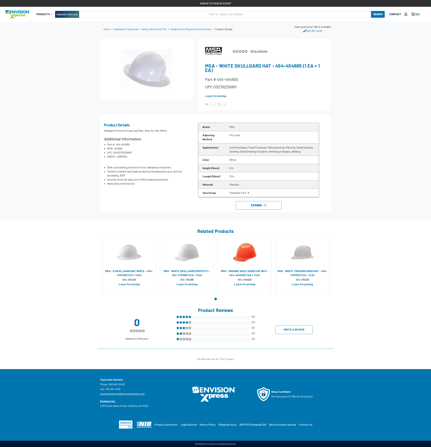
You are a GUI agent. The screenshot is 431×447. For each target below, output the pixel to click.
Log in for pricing (215, 95)
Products (43, 14)
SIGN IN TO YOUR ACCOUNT (215, 3)
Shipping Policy (227, 424)
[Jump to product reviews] (240, 50)
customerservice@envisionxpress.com (122, 393)
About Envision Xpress (282, 424)
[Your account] (405, 14)
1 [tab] (215, 299)
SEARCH (378, 14)
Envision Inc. (108, 401)
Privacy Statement (166, 424)
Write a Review (258, 51)
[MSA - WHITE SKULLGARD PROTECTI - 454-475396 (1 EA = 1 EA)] (186, 252)
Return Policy (208, 424)
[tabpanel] (129, 264)
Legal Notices (188, 424)
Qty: (207, 104)
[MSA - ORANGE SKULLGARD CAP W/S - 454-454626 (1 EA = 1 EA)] (244, 252)
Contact (395, 14)
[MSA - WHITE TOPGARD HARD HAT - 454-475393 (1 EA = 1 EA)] (302, 252)
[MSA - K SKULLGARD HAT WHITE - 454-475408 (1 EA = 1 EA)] (129, 252)
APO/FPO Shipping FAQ (252, 424)
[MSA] (217, 51)
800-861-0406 (314, 30)
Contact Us (305, 424)
